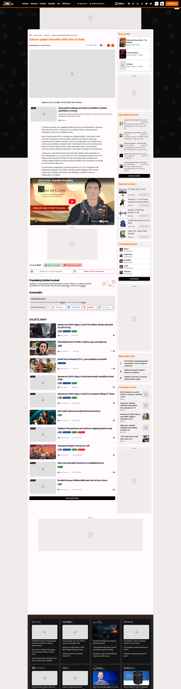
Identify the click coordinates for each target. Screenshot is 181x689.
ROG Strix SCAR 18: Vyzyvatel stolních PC (72, 655)
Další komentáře (134, 176)
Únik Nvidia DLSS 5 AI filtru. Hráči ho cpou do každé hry (82, 342)
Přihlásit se (172, 3)
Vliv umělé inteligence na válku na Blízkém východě (104, 642)
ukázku (83, 286)
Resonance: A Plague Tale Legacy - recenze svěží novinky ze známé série (44, 652)
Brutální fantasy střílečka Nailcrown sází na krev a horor (82, 480)
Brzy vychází (124, 34)
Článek (33, 108)
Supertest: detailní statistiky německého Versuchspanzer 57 (128, 405)
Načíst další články (72, 498)
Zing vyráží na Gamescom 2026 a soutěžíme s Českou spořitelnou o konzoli (82, 109)
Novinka (46, 35)
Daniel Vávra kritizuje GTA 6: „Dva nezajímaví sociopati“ (82, 359)
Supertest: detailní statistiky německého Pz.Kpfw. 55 (128, 427)
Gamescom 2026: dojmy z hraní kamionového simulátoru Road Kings (86, 378)
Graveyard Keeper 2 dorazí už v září (73, 446)
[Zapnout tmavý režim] (162, 4)
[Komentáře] (101, 45)
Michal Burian (46, 45)
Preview (33, 324)
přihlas (62, 302)
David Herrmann (64, 351)
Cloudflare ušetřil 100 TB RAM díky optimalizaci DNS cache (105, 655)
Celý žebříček (134, 279)
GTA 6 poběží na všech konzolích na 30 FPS (136, 648)
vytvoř (84, 302)
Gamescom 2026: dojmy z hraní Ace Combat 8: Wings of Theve (86, 394)
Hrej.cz (122, 399)
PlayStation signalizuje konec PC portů (135, 655)
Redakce (63, 120)
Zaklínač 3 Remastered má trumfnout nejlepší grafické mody (85, 428)
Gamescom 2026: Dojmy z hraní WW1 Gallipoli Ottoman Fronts (130, 416)
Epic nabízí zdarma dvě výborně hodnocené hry (79, 411)
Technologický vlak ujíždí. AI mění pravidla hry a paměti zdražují (104, 648)
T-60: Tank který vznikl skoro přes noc (129, 438)
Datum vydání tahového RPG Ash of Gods (65, 35)
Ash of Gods (38, 35)
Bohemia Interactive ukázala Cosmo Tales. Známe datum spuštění (44, 659)
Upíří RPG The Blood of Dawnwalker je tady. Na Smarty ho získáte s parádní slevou (44, 643)
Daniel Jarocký (64, 335)
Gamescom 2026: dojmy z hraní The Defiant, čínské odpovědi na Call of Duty (85, 326)
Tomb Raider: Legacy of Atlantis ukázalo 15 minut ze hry (135, 642)
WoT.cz (122, 410)
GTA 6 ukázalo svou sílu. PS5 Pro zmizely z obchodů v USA (131, 394)
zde (68, 286)
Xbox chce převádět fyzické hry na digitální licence (81, 463)
